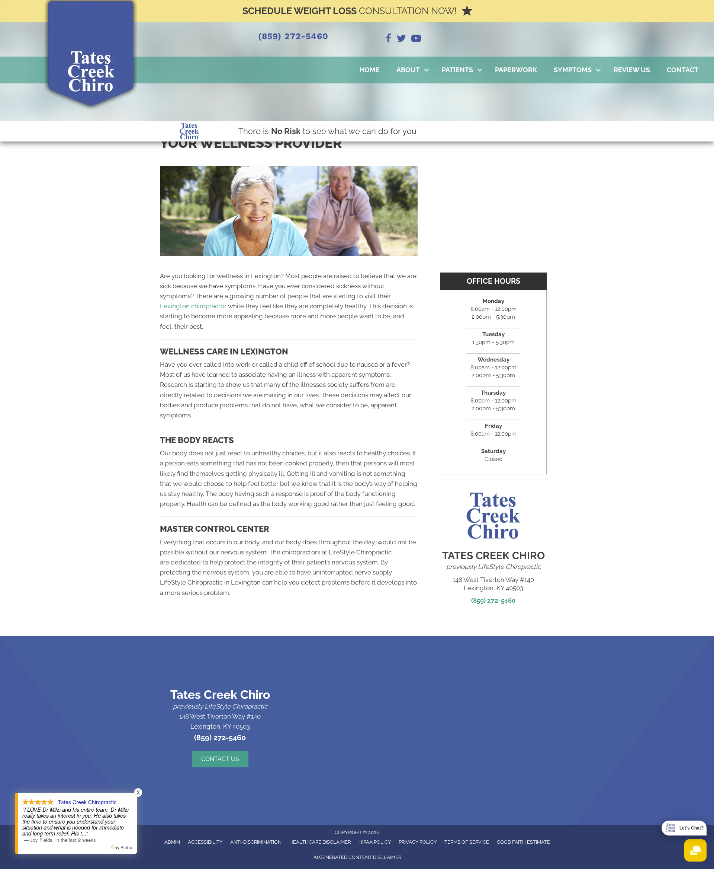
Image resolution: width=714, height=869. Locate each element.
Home (370, 70)
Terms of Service (466, 842)
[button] (426, 70)
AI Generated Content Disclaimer (357, 857)
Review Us (632, 70)
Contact (682, 70)
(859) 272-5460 (293, 36)
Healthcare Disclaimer (320, 842)
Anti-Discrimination (256, 842)
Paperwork (516, 70)
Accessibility (205, 842)
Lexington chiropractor (193, 306)
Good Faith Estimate (523, 842)
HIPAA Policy (374, 842)
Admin (172, 842)
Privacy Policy (418, 842)
